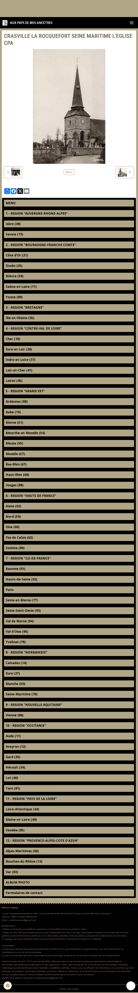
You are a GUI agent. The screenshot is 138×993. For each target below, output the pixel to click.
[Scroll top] (130, 985)
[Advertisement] (65, 8)
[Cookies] (8, 986)
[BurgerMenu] (131, 22)
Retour (69, 172)
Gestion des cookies (69, 988)
